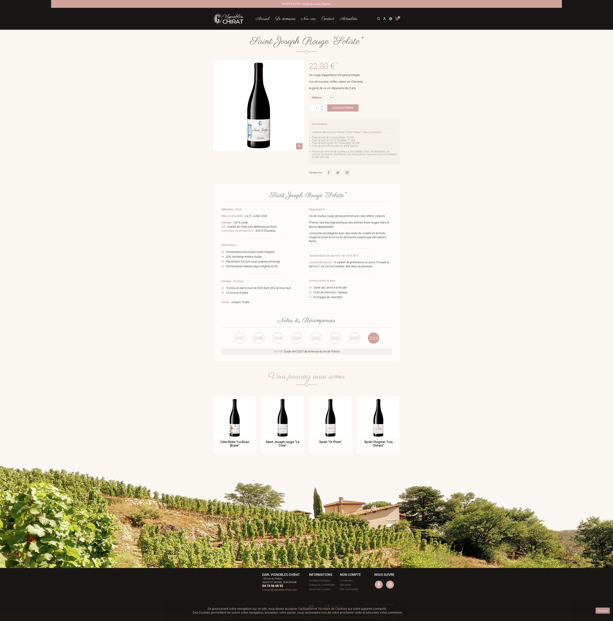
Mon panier (345, 584)
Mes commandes (349, 589)
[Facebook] (379, 585)
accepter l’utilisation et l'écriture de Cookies (316, 609)
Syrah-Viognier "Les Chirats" (378, 443)
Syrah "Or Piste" (330, 442)
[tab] (239, 338)
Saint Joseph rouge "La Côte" (282, 443)
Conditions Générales (319, 580)
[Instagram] (390, 585)
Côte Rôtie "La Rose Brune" (234, 443)
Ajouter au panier (343, 108)
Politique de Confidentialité (322, 584)
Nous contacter (371, 132)
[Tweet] (338, 172)
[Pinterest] (347, 172)
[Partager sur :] (328, 172)
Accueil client (346, 580)
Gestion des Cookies (319, 589)
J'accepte (603, 610)
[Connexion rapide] (383, 18)
